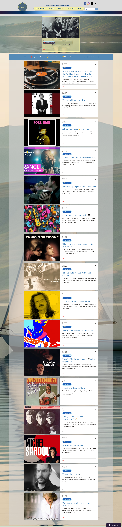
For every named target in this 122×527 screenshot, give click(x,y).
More (71, 57)
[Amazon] (95, 3)
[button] (84, 57)
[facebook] (85, 3)
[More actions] (96, 64)
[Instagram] (88, 3)
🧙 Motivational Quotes (52, 57)
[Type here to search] (96, 9)
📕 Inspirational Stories (37, 57)
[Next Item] (77, 27)
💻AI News (46, 42)
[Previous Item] (45, 27)
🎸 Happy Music (67, 67)
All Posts (26, 57)
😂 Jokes (64, 57)
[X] (92, 3)
